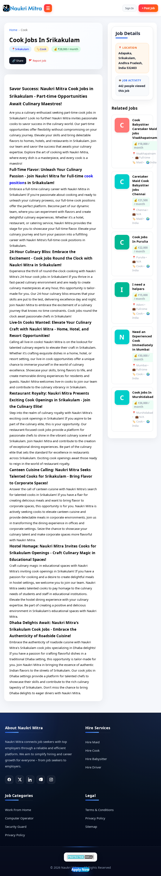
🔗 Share (17, 60)
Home (13, 30)
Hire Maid (92, 742)
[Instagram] (51, 779)
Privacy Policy (15, 835)
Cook (43, 49)
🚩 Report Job (37, 60)
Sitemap (91, 826)
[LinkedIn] (30, 779)
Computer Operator (19, 818)
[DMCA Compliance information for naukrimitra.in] (80, 857)
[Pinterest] (40, 779)
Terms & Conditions (99, 810)
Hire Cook (92, 750)
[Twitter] (20, 779)
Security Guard (15, 826)
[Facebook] (9, 779)
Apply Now (80, 869)
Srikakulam (22, 49)
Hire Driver (93, 767)
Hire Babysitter (96, 759)
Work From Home (18, 810)
